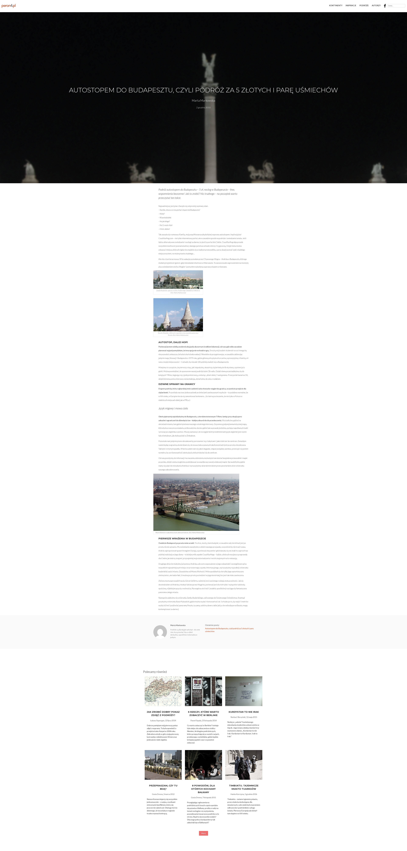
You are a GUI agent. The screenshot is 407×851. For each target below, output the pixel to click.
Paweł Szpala (195, 720)
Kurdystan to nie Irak (244, 712)
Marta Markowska (203, 100)
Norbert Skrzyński (238, 717)
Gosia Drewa (157, 794)
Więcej (203, 833)
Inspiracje (351, 5)
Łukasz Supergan (157, 720)
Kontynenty (335, 5)
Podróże (364, 5)
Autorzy (376, 5)
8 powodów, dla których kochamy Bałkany (203, 789)
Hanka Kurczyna (237, 794)
